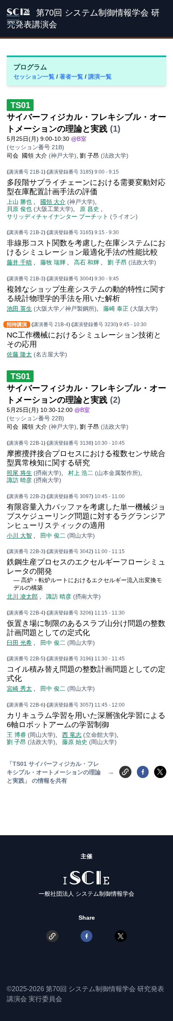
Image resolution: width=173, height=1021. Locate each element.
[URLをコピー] (125, 772)
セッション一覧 (34, 76)
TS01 (20, 105)
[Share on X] (160, 772)
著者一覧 (72, 76)
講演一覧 (100, 76)
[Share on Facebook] (143, 772)
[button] (13, 20)
